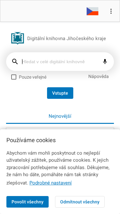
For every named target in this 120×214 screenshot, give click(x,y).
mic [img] (105, 61)
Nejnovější (60, 116)
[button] (92, 11)
